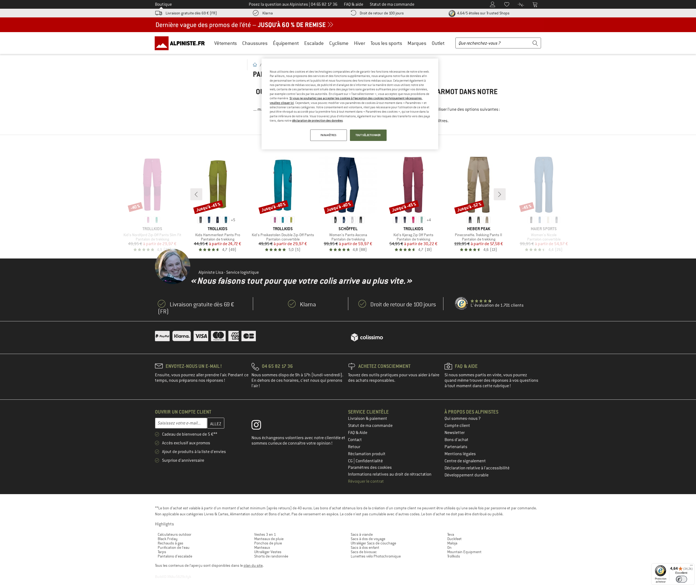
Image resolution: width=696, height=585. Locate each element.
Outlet (438, 43)
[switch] (681, 579)
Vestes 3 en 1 (265, 534)
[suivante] (500, 194)
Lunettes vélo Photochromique (376, 556)
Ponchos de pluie (268, 543)
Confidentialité (369, 461)
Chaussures (255, 43)
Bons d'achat (456, 439)
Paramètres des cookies (370, 467)
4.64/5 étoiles (482, 13)
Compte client (457, 425)
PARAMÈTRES (329, 135)
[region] (350, 104)
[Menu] (691, 566)
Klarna (267, 13)
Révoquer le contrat (366, 481)
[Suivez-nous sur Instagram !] (260, 426)
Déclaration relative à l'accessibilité (477, 468)
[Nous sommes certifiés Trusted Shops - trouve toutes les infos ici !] (461, 303)
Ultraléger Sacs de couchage (373, 543)
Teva (450, 534)
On (449, 547)
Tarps (162, 551)
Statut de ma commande (370, 425)
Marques (417, 43)
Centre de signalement (465, 461)
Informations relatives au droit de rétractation (389, 474)
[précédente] (196, 194)
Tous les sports (386, 43)
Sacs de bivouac (364, 551)
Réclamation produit (367, 454)
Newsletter (455, 432)
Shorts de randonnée (271, 556)
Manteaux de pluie (269, 538)
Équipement (286, 43)
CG (350, 461)
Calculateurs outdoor (174, 534)
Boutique (163, 4)
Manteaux (262, 547)
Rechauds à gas (170, 543)
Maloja (452, 543)
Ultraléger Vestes (267, 551)
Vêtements (225, 43)
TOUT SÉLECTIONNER (368, 135)
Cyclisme (339, 43)
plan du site (253, 565)
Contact (355, 439)
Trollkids (453, 556)
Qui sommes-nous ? (463, 418)
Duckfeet (454, 538)
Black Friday (168, 538)
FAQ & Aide (357, 432)
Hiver (359, 43)
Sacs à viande (362, 534)
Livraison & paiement (367, 418)
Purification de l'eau (173, 547)
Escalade (314, 43)
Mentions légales (460, 454)
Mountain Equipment (464, 551)
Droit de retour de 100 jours (382, 13)
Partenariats (456, 446)
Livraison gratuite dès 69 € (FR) (191, 13)
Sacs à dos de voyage (368, 538)
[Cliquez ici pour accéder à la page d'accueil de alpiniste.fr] (182, 43)
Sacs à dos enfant (365, 547)
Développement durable (467, 475)
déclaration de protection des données (317, 120)
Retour (354, 446)
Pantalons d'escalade (175, 556)
